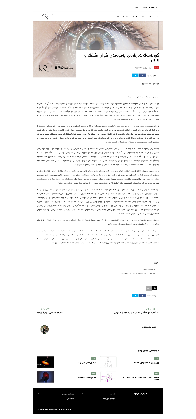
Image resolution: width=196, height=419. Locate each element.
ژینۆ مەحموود (140, 67)
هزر (150, 16)
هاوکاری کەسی (68, 394)
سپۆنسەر (70, 398)
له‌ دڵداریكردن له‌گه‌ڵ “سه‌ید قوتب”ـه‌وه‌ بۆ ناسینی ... (135, 313)
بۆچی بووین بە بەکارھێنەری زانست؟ (146, 362)
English (144, 7)
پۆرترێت (125, 16)
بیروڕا (117, 16)
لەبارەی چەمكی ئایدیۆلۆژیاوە (50, 313)
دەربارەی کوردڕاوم (109, 398)
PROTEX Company (52, 409)
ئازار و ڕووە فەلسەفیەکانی (86, 377)
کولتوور (134, 16)
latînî (136, 7)
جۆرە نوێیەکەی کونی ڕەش (86, 362)
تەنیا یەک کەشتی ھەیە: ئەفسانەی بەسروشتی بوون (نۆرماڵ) (141, 378)
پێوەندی (112, 394)
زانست (143, 16)
